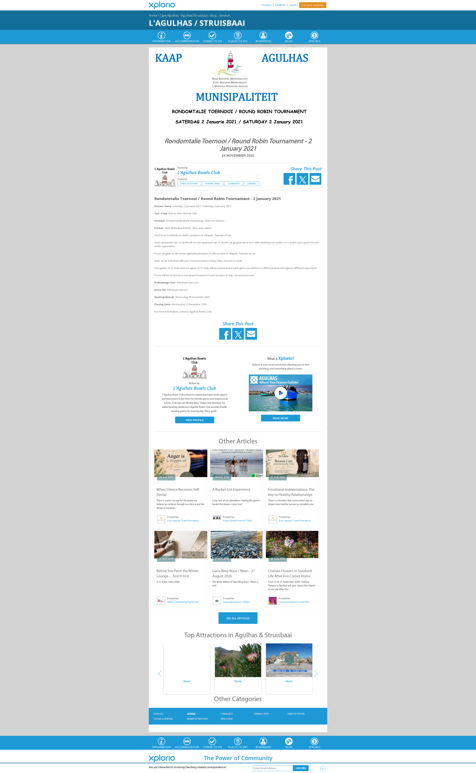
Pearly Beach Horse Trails (237, 520)
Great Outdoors (189, 183)
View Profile (195, 420)
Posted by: (182, 167)
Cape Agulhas (169, 15)
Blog (213, 15)
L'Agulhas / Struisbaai (197, 23)
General (224, 15)
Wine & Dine (227, 719)
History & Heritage (163, 719)
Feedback (280, 5)
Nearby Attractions (197, 719)
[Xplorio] (165, 5)
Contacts (267, 5)
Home (153, 15)
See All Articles (238, 618)
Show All (159, 713)
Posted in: (182, 179)
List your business (313, 5)
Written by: (194, 383)
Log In (292, 5)
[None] (187, 660)
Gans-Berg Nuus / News (236, 602)
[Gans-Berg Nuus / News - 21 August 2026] (236, 544)
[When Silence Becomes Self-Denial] (180, 463)
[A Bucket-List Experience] (236, 463)
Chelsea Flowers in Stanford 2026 (295, 602)
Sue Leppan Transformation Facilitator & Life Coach (184, 520)
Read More (280, 418)
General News (212, 183)
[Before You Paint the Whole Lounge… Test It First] (180, 544)
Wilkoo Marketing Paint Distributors (184, 602)
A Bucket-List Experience (231, 489)
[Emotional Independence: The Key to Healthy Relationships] (292, 463)
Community (234, 183)
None (186, 681)
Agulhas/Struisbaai (194, 15)
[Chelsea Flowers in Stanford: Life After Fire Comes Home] (292, 544)
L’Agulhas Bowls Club (198, 172)
